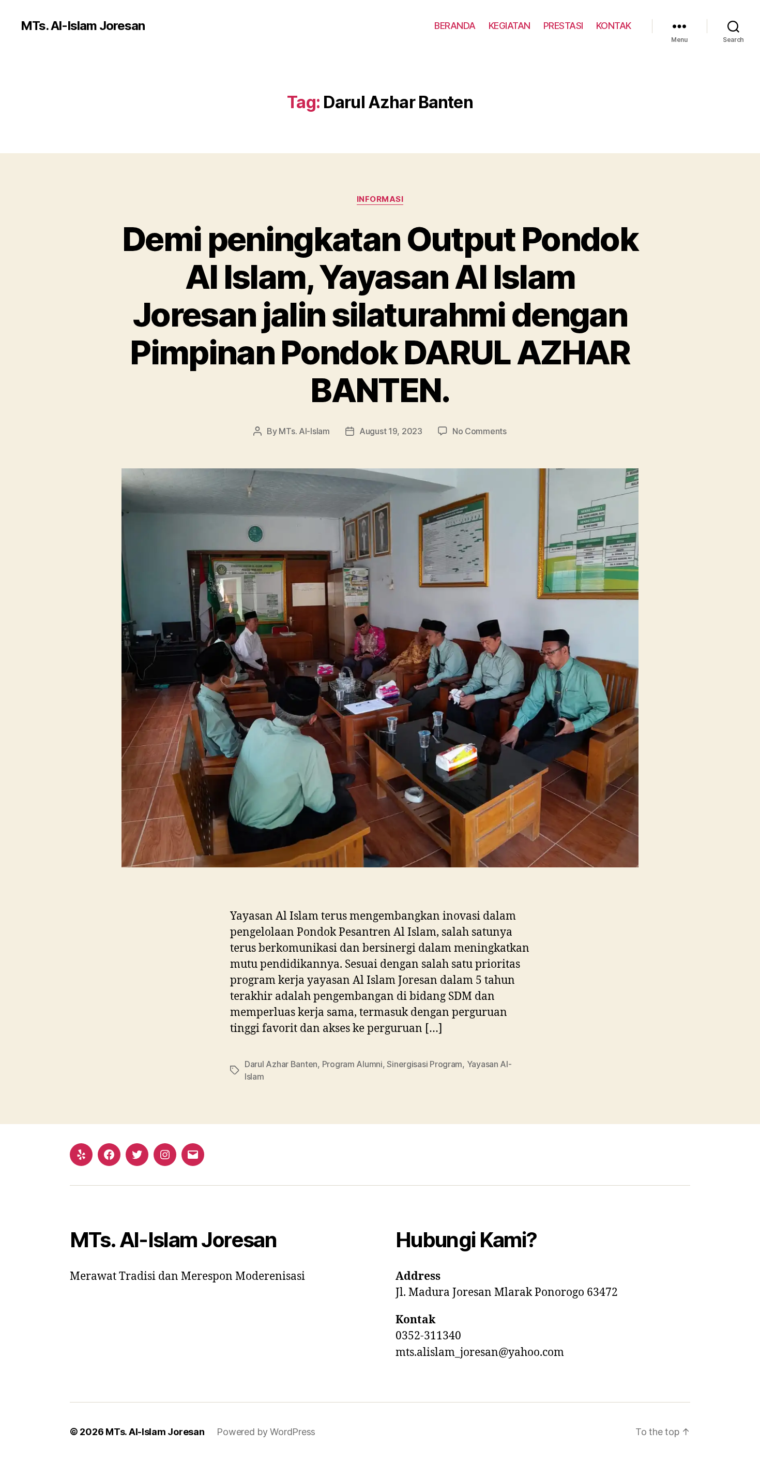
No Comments (479, 431)
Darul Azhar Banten (281, 1064)
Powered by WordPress (266, 1431)
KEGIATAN (509, 25)
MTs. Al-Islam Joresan (83, 26)
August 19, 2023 (390, 431)
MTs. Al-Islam (304, 431)
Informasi (380, 199)
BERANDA (455, 25)
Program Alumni (352, 1064)
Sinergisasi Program (424, 1064)
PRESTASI (563, 25)
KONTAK (613, 25)
